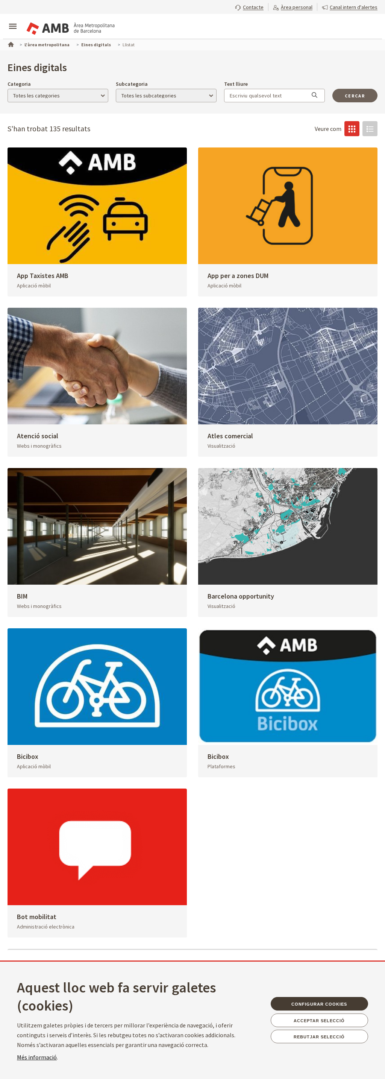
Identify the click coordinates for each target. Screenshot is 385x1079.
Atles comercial (230, 436)
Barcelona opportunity (241, 596)
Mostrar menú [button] (13, 20)
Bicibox (27, 756)
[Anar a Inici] (10, 43)
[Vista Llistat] (369, 128)
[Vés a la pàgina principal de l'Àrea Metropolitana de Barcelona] (70, 27)
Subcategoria (132, 84)
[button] (249, 6)
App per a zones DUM (238, 275)
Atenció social (37, 436)
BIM (22, 596)
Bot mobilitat (36, 916)
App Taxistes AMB (42, 275)
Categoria (19, 84)
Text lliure (236, 84)
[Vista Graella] (351, 128)
